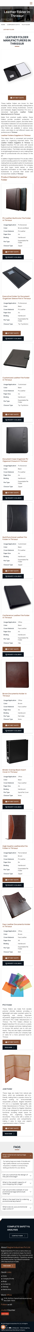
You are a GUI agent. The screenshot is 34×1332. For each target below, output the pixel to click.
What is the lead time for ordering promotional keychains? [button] (16, 1200)
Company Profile (8, 1279)
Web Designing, (25, 1328)
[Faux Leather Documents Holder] (17, 905)
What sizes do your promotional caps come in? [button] (15, 1208)
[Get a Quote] (3, 1327)
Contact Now (17, 1236)
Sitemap (5, 1287)
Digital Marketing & (7, 1330)
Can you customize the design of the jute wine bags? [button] (15, 1176)
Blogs (5, 1281)
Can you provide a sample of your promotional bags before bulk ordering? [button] (15, 1192)
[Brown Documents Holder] (17, 674)
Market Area (7, 1289)
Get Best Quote (12, 252)
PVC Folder (7, 1005)
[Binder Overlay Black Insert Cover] (17, 751)
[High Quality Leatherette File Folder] (17, 827)
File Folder (26, 24)
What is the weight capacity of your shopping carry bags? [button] (14, 1183)
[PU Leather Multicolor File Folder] (17, 199)
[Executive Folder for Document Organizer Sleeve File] (17, 277)
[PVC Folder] (17, 985)
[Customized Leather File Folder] (17, 358)
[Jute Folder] (17, 1069)
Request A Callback (14, 257)
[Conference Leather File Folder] (17, 596)
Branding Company (19, 1330)
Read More (8, 1047)
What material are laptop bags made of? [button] (14, 1156)
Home (3, 24)
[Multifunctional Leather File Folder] (17, 518)
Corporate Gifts (13, 24)
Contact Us (6, 1284)
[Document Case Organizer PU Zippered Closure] (17, 440)
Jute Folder (7, 1089)
